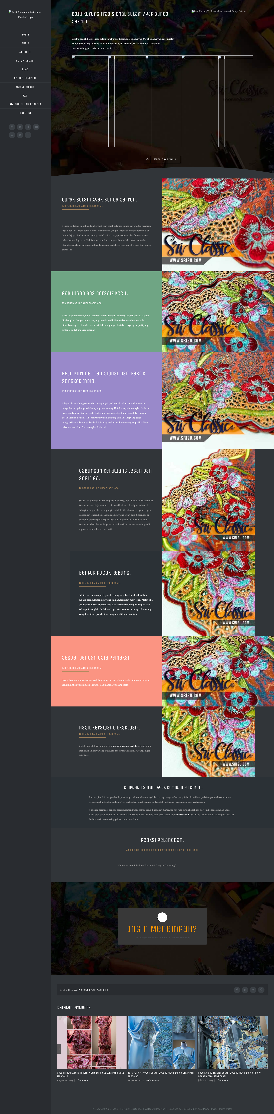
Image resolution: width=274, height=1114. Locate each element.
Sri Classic (136, 1108)
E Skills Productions (192, 1108)
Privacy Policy (210, 1108)
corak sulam (183, 814)
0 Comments (81, 1080)
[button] (59, 1049)
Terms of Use (225, 1108)
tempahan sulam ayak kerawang (128, 746)
